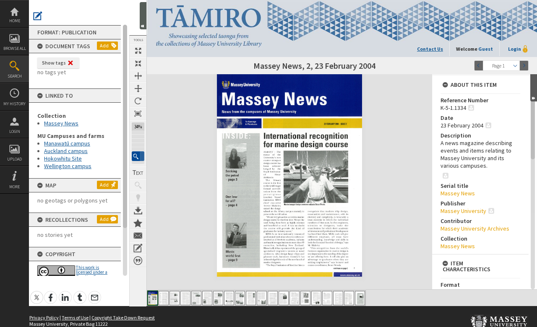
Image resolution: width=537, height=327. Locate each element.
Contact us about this (138, 235)
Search (15, 76)
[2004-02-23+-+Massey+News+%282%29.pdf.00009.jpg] (240, 298)
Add (104, 45)
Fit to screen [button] (138, 63)
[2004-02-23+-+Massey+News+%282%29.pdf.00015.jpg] (305, 298)
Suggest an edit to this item (37, 16)
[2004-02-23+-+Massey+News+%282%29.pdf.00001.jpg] (152, 298)
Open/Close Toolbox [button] (143, 15)
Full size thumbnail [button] (138, 50)
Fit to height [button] (138, 88)
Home (14, 20)
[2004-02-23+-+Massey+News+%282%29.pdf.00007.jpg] (218, 298)
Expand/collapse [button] (533, 87)
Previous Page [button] (478, 65)
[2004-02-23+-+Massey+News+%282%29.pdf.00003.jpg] (174, 298)
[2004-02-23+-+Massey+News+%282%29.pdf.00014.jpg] (294, 298)
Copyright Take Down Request (123, 317)
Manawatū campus (67, 143)
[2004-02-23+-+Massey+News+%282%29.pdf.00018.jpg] (338, 298)
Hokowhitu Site (63, 158)
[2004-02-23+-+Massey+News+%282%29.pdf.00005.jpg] (196, 298)
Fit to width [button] (138, 76)
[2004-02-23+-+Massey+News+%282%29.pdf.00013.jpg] (284, 298)
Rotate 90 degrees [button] (138, 101)
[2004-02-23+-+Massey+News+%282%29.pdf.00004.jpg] (185, 298)
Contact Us (430, 49)
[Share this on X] (36, 293)
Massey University (463, 211)
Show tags (54, 63)
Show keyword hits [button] (138, 185)
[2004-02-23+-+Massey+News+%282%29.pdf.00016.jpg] (316, 298)
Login (14, 131)
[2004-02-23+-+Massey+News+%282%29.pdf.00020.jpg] (360, 298)
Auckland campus (66, 151)
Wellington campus (67, 166)
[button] (138, 156)
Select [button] (515, 65)
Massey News (61, 123)
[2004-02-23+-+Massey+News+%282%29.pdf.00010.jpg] (251, 298)
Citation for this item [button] (138, 260)
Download (138, 210)
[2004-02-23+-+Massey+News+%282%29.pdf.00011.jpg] (262, 298)
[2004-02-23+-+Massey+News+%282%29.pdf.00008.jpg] (229, 298)
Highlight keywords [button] (138, 198)
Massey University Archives (475, 228)
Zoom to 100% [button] (138, 113)
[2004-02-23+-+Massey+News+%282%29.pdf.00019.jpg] (349, 298)
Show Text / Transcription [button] (138, 172)
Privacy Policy (44, 317)
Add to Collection (138, 223)
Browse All (14, 48)
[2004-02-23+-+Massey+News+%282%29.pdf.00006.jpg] (207, 298)
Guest (485, 49)
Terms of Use (75, 317)
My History (14, 103)
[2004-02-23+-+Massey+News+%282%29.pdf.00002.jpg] (164, 298)
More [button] (14, 186)
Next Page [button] (524, 65)
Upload (14, 159)
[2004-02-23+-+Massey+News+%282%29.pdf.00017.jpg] (327, 298)
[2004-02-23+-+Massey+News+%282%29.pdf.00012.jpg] (273, 298)
